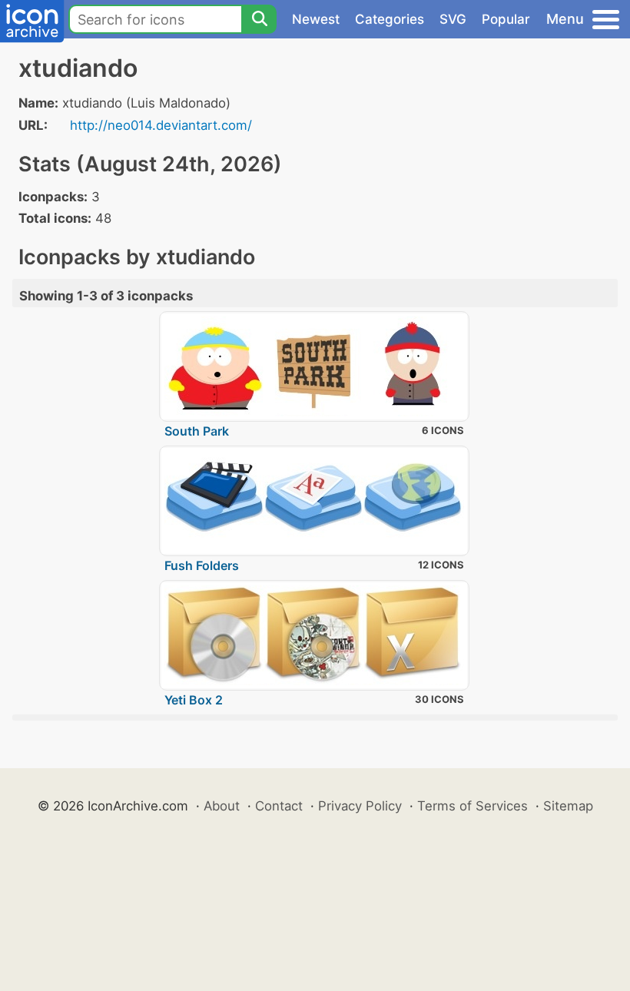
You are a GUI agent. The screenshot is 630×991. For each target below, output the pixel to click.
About (222, 806)
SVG (452, 19)
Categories (389, 19)
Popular (506, 19)
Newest (316, 19)
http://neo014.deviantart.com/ (161, 125)
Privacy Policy (360, 806)
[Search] (259, 19)
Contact (279, 806)
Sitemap (568, 806)
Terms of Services (472, 806)
